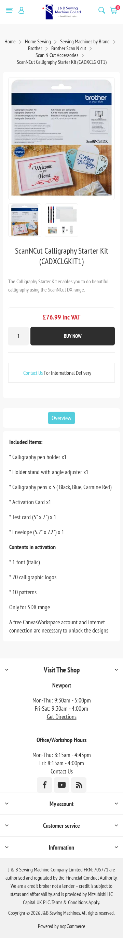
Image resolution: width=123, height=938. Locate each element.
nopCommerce (72, 926)
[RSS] (78, 785)
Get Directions (62, 717)
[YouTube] (61, 785)
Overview (61, 418)
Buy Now (73, 336)
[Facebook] (44, 785)
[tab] (61, 418)
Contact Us (33, 372)
